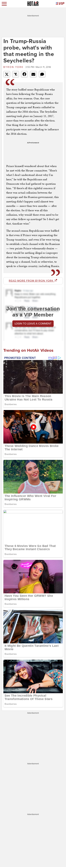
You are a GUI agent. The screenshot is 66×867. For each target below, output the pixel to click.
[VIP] (60, 4)
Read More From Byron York (31, 280)
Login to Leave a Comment (33, 323)
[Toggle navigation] (4, 4)
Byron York (14, 67)
